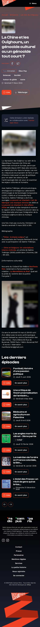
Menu (34, 3)
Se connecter (18, 575)
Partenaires (19, 555)
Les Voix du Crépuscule (30, 15)
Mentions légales (19, 559)
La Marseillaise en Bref (20, 271)
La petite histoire (18, 567)
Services (18, 563)
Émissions (14, 15)
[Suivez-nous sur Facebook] (3, 540)
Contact (18, 547)
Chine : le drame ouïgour (14, 237)
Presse (19, 551)
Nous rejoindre (18, 571)
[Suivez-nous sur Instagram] (7, 540)
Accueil (5, 15)
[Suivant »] (10, 504)
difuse (29, 585)
